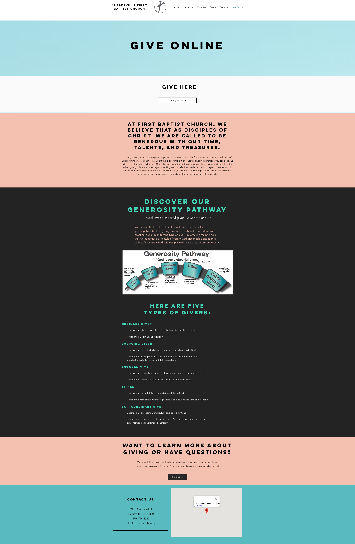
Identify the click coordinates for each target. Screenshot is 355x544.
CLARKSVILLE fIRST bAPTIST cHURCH (129, 7)
